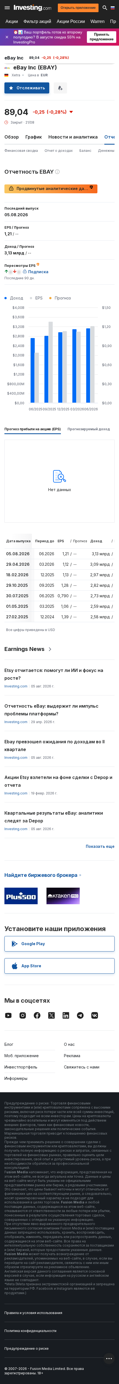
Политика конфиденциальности (30, 1331)
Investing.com (15, 686)
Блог (8, 1044)
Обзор (11, 137)
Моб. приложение (21, 1055)
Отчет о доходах (59, 150)
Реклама (72, 1055)
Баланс (85, 150)
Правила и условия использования (33, 1313)
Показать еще (100, 846)
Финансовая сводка (21, 150)
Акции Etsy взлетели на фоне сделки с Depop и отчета (58, 781)
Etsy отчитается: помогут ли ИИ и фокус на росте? (53, 674)
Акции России (71, 21)
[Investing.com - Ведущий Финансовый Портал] (32, 7)
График (33, 137)
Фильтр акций (37, 21)
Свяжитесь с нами (81, 1067)
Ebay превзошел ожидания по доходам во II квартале (54, 745)
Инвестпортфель (20, 1067)
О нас (69, 1044)
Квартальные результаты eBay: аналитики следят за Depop (53, 816)
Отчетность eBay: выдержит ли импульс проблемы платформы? (51, 709)
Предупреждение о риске (26, 1348)
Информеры (15, 1078)
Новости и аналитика (73, 137)
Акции (12, 21)
